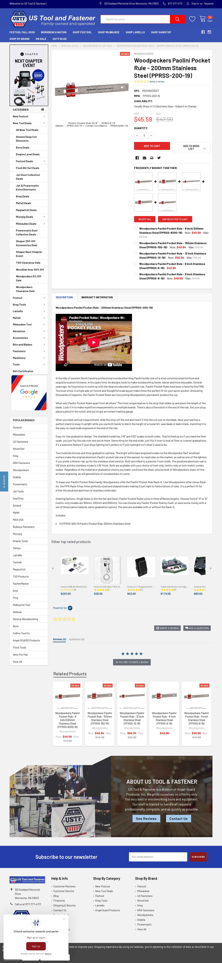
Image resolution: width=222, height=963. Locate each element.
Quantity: (141, 128)
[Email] (144, 158)
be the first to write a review (132, 662)
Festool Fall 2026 (22, 32)
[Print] (152, 158)
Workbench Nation (53, 32)
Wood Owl (18, 448)
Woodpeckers (21, 470)
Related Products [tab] (70, 673)
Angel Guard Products (107, 910)
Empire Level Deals (28, 154)
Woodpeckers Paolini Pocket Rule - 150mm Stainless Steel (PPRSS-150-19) (99, 718)
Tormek (17, 562)
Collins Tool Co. (21, 633)
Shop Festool (82, 32)
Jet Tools (18, 491)
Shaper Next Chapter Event (29, 253)
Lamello (18, 311)
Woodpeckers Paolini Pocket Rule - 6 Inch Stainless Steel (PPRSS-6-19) (164, 718)
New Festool (20, 116)
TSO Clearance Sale (28, 262)
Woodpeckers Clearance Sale (25, 289)
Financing (59, 900)
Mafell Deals (23, 203)
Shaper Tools (20, 541)
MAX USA (18, 519)
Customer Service (63, 891)
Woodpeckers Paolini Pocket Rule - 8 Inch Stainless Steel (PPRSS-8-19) (196, 718)
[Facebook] (137, 158)
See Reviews (146, 819)
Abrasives (19, 331)
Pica (15, 597)
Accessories (20, 337)
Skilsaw (17, 611)
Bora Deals (22, 147)
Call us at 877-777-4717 (28, 904)
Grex (15, 590)
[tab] (59, 640)
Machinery (19, 357)
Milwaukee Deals (26, 223)
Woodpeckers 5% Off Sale (28, 278)
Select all (144, 219)
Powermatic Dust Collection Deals (27, 232)
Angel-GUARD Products (26, 640)
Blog (56, 895)
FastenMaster (21, 583)
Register (209, 3)
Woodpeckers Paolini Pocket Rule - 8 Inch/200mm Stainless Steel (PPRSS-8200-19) (67, 719)
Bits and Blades (22, 344)
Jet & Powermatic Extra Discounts (27, 187)
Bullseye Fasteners (24, 526)
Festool (17, 297)
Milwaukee (19, 434)
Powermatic (20, 484)
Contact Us (178, 819)
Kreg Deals (22, 196)
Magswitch (19, 569)
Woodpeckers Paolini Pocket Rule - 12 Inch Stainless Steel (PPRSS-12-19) (132, 718)
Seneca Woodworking (25, 619)
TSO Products (21, 576)
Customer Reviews (64, 886)
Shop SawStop (161, 32)
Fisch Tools (19, 647)
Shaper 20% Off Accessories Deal (26, 243)
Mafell (16, 317)
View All (17, 661)
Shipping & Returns (64, 905)
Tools (16, 364)
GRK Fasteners (21, 462)
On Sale (41, 38)
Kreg (15, 455)
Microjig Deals (24, 216)
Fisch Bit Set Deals (27, 167)
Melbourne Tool (21, 604)
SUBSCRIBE (198, 856)
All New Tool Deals (27, 129)
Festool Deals (24, 161)
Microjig (17, 533)
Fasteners (19, 351)
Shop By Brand (19, 38)
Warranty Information (97, 297)
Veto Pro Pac (20, 654)
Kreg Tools (19, 304)
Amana (17, 505)
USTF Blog (60, 38)
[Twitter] (159, 158)
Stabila (17, 477)
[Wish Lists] (194, 19)
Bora (15, 626)
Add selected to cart (175, 219)
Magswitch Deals (26, 210)
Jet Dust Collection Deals (28, 176)
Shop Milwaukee (108, 32)
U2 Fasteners (20, 441)
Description (64, 297)
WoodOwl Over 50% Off (30, 269)
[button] (29, 75)
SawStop (18, 498)
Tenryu (16, 548)
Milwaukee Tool (22, 324)
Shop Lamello (135, 32)
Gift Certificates (23, 371)
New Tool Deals (22, 123)
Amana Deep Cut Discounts (26, 138)
